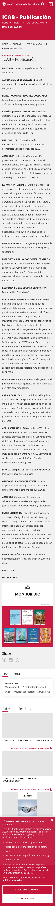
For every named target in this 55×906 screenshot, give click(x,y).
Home (5, 22)
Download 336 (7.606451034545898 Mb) (30, 748)
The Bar (17, 22)
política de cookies (12, 880)
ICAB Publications (35, 22)
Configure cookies (27, 889)
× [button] (52, 820)
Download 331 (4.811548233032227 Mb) (30, 789)
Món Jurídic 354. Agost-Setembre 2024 (25, 686)
